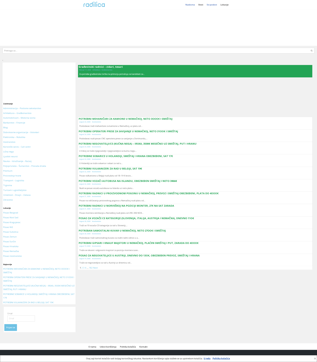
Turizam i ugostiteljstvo (14, 190)
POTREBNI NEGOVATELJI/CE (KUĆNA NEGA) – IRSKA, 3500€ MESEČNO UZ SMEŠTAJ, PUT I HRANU (138, 143)
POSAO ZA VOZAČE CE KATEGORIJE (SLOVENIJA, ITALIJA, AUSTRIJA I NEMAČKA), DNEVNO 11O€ (136, 218)
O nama (92, 346)
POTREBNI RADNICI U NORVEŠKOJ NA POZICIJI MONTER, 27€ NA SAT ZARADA (126, 205)
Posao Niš (8, 227)
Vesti (200, 4)
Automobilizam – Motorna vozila (19, 117)
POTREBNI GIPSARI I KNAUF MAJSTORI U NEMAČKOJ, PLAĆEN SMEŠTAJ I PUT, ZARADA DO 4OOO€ (138, 243)
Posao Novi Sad (10, 217)
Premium (7, 170)
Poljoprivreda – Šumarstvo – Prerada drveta (24, 166)
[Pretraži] (312, 50)
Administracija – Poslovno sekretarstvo (22, 108)
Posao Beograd (10, 212)
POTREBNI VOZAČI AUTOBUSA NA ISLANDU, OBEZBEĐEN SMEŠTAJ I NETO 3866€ (128, 181)
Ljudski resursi (10, 156)
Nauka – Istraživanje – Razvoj (17, 161)
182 (91, 267)
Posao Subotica (10, 231)
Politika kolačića (128, 346)
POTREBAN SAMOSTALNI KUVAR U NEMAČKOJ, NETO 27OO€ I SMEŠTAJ (122, 230)
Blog (5, 127)
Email (10, 313)
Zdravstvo (8, 199)
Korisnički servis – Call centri (17, 146)
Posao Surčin (9, 241)
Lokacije (224, 4)
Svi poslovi (212, 4)
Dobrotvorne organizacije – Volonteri (21, 132)
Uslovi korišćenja (108, 346)
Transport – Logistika (13, 180)
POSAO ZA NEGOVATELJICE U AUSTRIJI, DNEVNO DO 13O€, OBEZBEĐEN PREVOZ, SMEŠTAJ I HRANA (139, 255)
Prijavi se (10, 327)
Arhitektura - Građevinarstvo (102, 70)
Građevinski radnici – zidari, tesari (101, 66)
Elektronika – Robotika (14, 137)
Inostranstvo (9, 142)
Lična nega (8, 151)
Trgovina (7, 185)
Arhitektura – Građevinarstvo (17, 113)
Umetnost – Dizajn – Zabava (17, 195)
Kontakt (143, 346)
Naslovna (190, 4)
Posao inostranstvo (12, 256)
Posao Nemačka (11, 251)
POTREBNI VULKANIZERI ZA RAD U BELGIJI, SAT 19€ (28, 302)
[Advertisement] (158, 27)
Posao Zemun (10, 236)
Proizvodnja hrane (12, 175)
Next (95, 267)
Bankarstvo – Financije (14, 122)
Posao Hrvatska (10, 246)
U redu (207, 358)
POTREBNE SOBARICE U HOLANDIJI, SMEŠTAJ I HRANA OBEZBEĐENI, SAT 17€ (126, 156)
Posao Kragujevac (12, 222)
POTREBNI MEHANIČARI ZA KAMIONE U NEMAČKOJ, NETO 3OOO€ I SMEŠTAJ (125, 118)
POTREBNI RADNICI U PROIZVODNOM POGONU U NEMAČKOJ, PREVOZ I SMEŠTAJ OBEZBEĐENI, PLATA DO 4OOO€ (149, 193)
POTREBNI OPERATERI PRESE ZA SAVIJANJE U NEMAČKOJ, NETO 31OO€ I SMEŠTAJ (128, 131)
